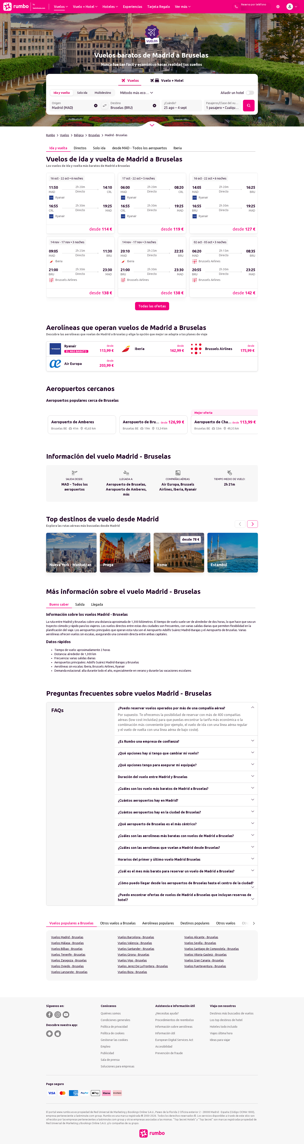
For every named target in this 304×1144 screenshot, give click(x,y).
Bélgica (79, 135)
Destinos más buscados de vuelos (232, 1013)
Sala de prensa (110, 1059)
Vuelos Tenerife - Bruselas (68, 954)
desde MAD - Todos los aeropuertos (139, 148)
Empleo (105, 1046)
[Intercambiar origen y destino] (104, 105)
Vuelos (64, 135)
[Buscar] (249, 105)
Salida (80, 604)
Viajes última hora (221, 1033)
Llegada (97, 604)
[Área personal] (293, 6)
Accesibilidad (163, 1046)
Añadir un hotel (232, 93)
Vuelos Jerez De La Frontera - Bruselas (143, 966)
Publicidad (107, 1053)
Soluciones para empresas (117, 1066)
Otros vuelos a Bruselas (118, 923)
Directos (80, 148)
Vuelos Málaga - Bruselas (67, 943)
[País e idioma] (278, 6)
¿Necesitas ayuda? (167, 1013)
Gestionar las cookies (114, 1040)
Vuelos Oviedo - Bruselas (67, 966)
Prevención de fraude (169, 1053)
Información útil (165, 1033)
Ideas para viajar (220, 1040)
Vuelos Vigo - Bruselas (132, 960)
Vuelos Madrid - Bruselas (67, 937)
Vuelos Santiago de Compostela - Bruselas (211, 948)
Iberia (178, 148)
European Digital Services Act (174, 1040)
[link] (80, 203)
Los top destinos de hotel (226, 1020)
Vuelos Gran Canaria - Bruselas (204, 960)
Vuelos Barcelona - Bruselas (136, 937)
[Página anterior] (240, 524)
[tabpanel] (152, 231)
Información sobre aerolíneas (174, 1026)
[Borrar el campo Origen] (95, 105)
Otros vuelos (225, 923)
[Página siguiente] (252, 524)
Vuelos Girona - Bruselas (133, 954)
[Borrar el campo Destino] (154, 105)
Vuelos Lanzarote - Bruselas (69, 972)
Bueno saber (59, 604)
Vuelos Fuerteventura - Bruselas (205, 966)
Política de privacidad (114, 1026)
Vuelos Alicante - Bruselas (201, 937)
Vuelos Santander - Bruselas (136, 948)
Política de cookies (112, 1033)
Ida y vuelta (62, 92)
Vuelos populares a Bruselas (71, 923)
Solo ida (82, 92)
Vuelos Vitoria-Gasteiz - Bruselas (205, 954)
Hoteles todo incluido (223, 1026)
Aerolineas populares (158, 923)
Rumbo (50, 135)
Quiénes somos (111, 1013)
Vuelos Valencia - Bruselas (135, 943)
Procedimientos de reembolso (174, 1020)
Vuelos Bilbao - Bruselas (67, 948)
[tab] (129, 80)
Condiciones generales (115, 1020)
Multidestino (103, 92)
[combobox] (75, 106)
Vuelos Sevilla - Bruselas (200, 943)
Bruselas (94, 135)
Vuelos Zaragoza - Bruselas (69, 960)
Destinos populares (195, 923)
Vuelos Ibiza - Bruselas (132, 972)
